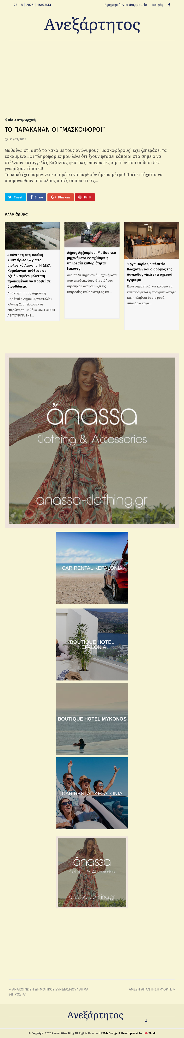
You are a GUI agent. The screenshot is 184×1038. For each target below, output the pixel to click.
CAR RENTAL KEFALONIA (92, 568)
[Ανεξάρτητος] (92, 25)
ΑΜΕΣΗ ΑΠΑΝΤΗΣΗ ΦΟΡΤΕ (150, 989)
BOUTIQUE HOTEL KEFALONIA (92, 644)
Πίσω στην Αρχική (21, 120)
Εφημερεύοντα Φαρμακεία (125, 5)
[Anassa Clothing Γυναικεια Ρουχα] (92, 527)
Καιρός (157, 5)
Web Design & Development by (129, 1033)
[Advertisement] (92, 79)
